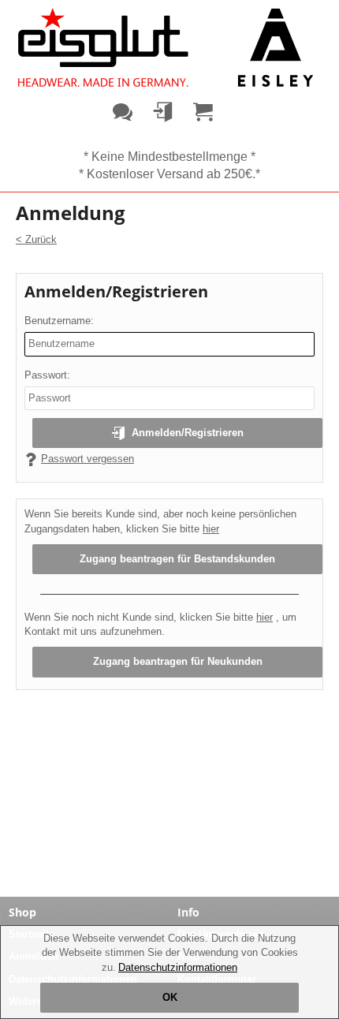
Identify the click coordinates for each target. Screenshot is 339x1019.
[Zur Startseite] (165, 47)
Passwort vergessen (87, 459)
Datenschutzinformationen (177, 967)
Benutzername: (59, 321)
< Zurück (36, 239)
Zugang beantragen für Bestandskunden (177, 559)
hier (211, 529)
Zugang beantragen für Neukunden (178, 661)
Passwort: (47, 375)
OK (169, 997)
